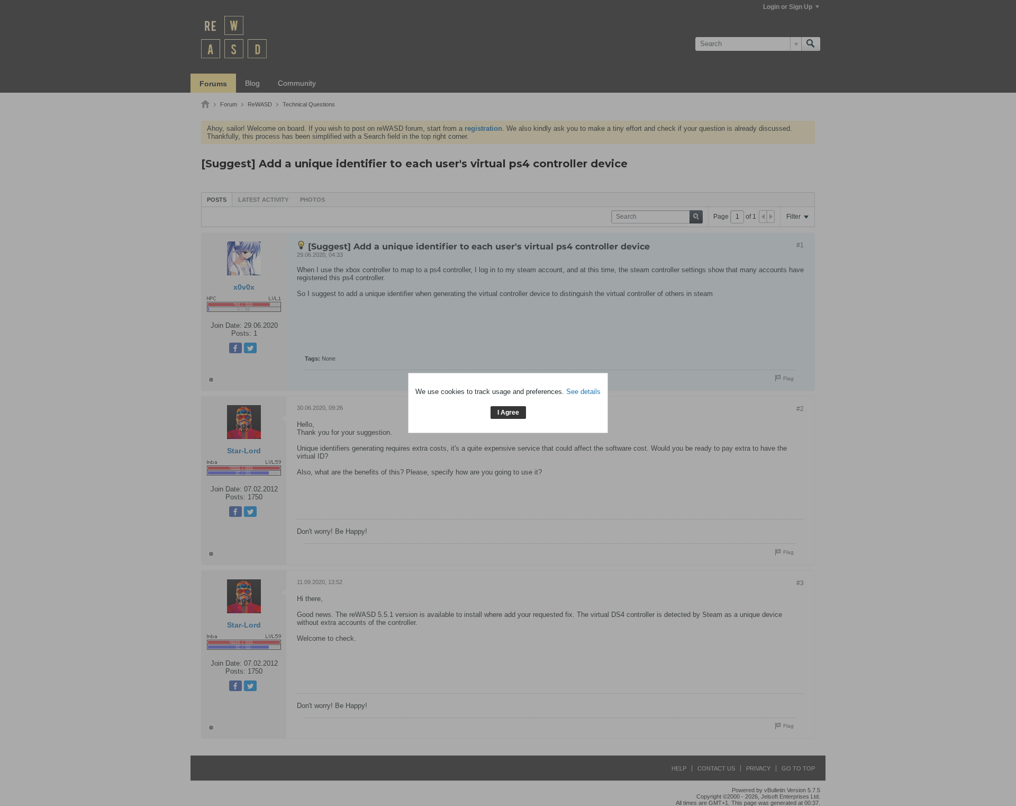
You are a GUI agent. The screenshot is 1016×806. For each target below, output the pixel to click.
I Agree (508, 412)
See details (583, 392)
